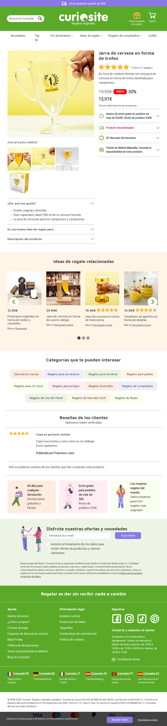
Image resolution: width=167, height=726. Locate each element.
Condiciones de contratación (78, 633)
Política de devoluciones (23, 645)
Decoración (21, 328)
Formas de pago (18, 627)
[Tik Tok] (142, 618)
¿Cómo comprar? (19, 622)
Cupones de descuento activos (28, 633)
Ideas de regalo (89, 35)
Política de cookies (72, 639)
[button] (79, 338)
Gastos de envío (18, 616)
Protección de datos (73, 622)
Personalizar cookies (147, 720)
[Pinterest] (155, 618)
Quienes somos (70, 616)
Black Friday (15, 639)
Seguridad (66, 627)
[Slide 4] (19, 185)
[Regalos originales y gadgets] (83, 16)
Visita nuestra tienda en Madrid (27, 651)
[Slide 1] (19, 160)
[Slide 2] (43, 160)
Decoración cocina (63, 325)
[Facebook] (116, 618)
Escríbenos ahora (128, 659)
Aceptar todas (120, 719)
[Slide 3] (67, 160)
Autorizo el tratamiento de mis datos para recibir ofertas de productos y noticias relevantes (77, 548)
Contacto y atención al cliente (133, 630)
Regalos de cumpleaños (124, 35)
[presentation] (14, 302)
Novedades (18, 35)
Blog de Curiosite (19, 657)
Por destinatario (60, 35)
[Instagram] (129, 618)
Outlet (152, 35)
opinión (148, 67)
